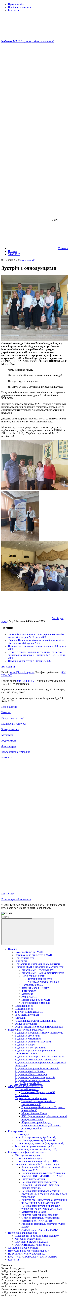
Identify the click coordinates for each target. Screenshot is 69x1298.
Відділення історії (25, 1044)
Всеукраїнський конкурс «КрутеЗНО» (36, 1161)
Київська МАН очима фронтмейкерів (42, 972)
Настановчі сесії (24, 1005)
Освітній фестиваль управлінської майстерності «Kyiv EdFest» (40, 1219)
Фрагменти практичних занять (32, 1244)
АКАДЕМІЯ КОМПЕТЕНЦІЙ (25, 1086)
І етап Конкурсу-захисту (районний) (35, 1137)
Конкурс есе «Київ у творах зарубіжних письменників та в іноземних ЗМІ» (44, 1201)
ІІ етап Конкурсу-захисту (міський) (35, 1140)
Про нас (12, 949)
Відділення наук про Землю (30, 1047)
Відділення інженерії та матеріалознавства (39, 1032)
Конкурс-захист (10, 729)
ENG (59, 220)
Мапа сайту (8, 893)
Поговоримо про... (32, 984)
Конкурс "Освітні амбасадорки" (39, 1214)
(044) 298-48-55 (25, 680)
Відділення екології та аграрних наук (36, 1059)
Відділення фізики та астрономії (33, 1041)
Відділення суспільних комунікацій (35, 1077)
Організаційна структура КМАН (33, 955)
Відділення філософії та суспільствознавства (40, 1056)
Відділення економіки (27, 1035)
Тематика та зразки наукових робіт (34, 1146)
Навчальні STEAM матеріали (31, 1241)
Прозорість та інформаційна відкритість (37, 964)
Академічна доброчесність (23, 1247)
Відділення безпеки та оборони (32, 1080)
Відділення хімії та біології (30, 1071)
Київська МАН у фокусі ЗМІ (37, 969)
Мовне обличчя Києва (34, 1113)
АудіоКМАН (8, 740)
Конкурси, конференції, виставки (27, 1152)
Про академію (16, 4)
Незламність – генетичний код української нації (38, 1103)
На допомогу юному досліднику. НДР (36, 1149)
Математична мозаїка (33, 1211)
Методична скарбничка (28, 1238)
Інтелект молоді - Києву (35, 987)
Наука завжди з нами (33, 975)
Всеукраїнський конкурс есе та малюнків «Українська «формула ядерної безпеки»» (40, 1185)
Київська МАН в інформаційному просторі (39, 966)
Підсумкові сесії (24, 1008)
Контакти (13, 10)
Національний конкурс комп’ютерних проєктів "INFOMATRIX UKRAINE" (43, 1174)
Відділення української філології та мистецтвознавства (35, 1052)
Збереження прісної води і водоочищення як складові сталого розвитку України (41, 1125)
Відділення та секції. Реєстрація (26, 1029)
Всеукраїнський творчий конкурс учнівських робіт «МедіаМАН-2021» (42, 1207)
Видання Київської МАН (35, 999)
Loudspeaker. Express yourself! (38, 1092)
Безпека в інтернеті (26, 1023)
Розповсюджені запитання (16, 899)
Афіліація (20, 1017)
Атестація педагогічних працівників (35, 1020)
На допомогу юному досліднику (26, 1253)
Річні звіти (21, 961)
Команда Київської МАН (29, 952)
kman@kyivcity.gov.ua (22, 672)
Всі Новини (8, 666)
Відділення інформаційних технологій (37, 1068)
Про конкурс (22, 1134)
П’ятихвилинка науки (40, 978)
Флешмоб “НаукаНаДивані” (44, 981)
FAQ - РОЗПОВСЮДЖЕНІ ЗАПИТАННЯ (32, 1256)
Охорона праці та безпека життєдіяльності (39, 1026)
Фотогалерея (8, 746)
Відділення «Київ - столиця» (31, 1074)
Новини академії (26, 260)
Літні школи (22, 1095)
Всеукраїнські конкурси (28, 1158)
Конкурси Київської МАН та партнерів (37, 1164)
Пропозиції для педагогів (22, 1232)
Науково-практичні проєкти (31, 1098)
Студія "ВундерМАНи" (28, 1083)
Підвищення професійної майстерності (37, 1235)
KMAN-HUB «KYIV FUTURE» (39, 1229)
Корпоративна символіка (15, 751)
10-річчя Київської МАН (29, 1011)
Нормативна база (24, 958)
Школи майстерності (27, 1089)
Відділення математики (28, 1038)
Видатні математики (33, 1179)
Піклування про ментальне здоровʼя (28, 1250)
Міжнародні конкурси (13, 723)
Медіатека (7, 735)
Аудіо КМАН (29, 996)
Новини (6, 712)
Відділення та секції (19, 7)
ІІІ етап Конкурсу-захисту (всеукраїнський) (39, 1143)
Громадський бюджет (27, 1014)
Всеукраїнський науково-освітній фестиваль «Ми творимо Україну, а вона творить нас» (44, 1193)
